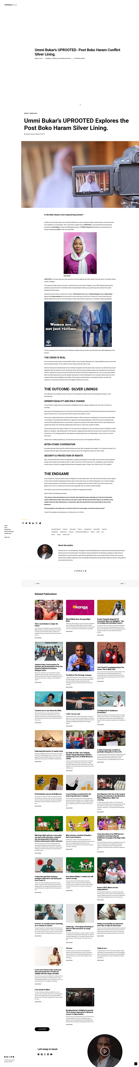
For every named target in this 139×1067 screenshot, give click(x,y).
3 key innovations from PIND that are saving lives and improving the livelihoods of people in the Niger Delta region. (111, 837)
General (49, 58)
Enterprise (7, 529)
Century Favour (80, 58)
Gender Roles (63, 531)
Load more (42, 1029)
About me (7, 537)
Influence (71, 531)
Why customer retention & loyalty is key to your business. (78, 836)
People (53, 534)
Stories (59, 534)
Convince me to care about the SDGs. (48, 711)
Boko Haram (73, 529)
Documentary (54, 531)
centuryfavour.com (64, 555)
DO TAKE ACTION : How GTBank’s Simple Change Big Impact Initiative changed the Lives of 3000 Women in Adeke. (79, 756)
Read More (38, 637)
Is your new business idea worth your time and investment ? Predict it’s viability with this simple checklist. (48, 972)
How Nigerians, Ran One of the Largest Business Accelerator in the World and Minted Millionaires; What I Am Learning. (111, 797)
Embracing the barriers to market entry (49, 751)
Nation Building (9, 531)
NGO (103, 531)
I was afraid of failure (42, 990)
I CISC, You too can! (73, 714)
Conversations (87, 529)
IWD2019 (93, 531)
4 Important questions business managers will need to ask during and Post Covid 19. (48, 878)
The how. (69, 948)
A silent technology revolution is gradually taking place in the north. (109, 751)
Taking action (66, 534)
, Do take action (117, 553)
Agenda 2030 (8, 533)
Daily (5, 527)
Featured (62, 58)
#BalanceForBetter (56, 529)
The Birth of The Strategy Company (78, 675)
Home (5, 525)
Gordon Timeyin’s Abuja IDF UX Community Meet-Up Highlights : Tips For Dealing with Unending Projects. (110, 621)
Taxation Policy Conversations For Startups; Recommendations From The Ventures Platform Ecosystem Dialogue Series (49, 667)
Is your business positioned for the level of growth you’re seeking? (78, 795)
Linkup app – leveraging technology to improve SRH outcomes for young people (79, 928)
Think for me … (102, 948)
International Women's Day (82, 531)
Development (96, 529)
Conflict (80, 529)
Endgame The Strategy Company (102, 553)
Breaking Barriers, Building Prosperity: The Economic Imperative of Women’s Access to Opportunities (79, 1012)
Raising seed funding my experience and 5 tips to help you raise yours (110, 925)
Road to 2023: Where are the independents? (107, 888)
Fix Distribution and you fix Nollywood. (48, 794)
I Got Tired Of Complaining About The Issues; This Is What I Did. (110, 668)
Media (98, 531)
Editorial (68, 58)
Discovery (104, 529)
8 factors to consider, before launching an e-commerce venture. (49, 925)
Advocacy (65, 529)
